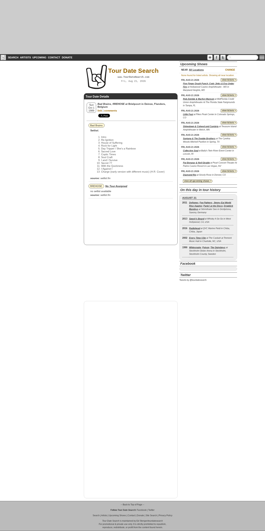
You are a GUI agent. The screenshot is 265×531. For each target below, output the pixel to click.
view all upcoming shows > (197, 181)
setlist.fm (105, 178)
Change (230, 69)
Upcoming (39, 57)
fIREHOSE (96, 186)
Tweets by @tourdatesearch (193, 280)
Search (13, 57)
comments (110, 110)
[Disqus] (130, 350)
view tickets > (229, 80)
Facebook (142, 510)
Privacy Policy (165, 515)
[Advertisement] (132, 27)
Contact (54, 57)
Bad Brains (96, 125)
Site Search (151, 515)
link (100, 110)
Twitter (151, 510)
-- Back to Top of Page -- (132, 504)
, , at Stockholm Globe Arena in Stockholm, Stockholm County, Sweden (208, 250)
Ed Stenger (141, 521)
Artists (25, 57)
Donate (67, 57)
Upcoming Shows (117, 515)
